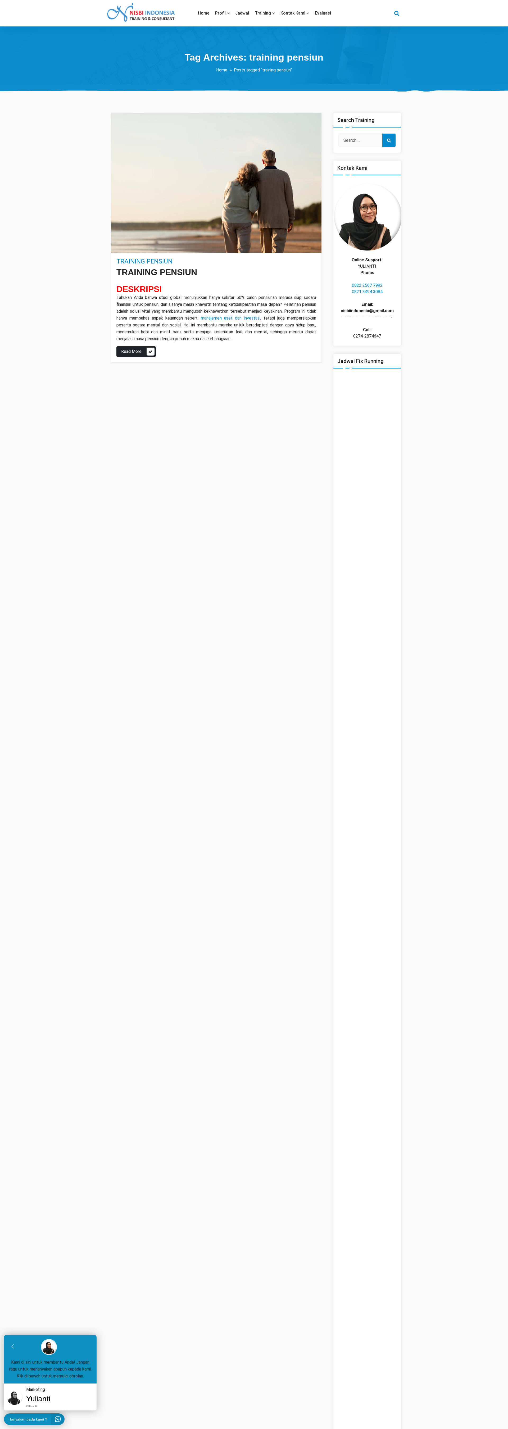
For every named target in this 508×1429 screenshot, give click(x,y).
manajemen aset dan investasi (230, 318)
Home (221, 69)
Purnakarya (161, 249)
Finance (142, 249)
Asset (127, 249)
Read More (131, 351)
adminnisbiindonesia (144, 236)
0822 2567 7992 (367, 285)
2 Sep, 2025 (132, 243)
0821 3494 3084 (367, 291)
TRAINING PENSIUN (144, 261)
